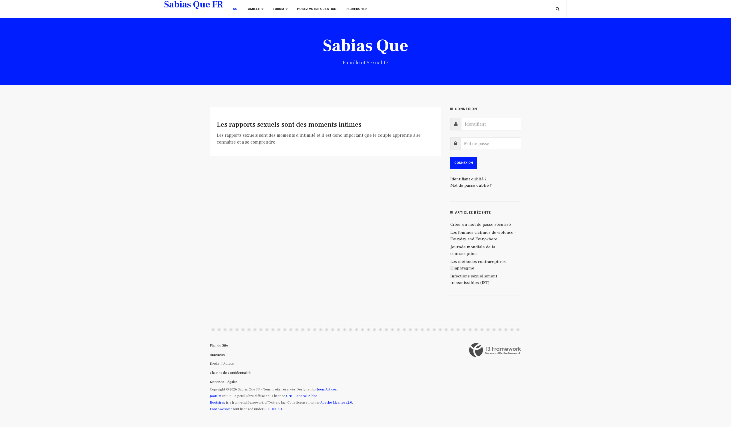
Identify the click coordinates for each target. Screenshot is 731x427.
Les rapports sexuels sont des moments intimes (289, 124)
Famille (253, 9)
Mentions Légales (224, 382)
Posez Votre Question (316, 9)
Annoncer (217, 355)
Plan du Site (219, 345)
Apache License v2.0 (336, 402)
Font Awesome (221, 409)
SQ (235, 9)
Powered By (495, 350)
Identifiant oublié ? (468, 179)
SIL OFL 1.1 (273, 409)
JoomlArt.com (327, 389)
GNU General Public (301, 396)
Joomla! (215, 396)
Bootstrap (217, 402)
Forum (279, 9)
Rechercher (356, 9)
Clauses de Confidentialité (230, 373)
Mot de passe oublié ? (471, 185)
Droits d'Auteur (222, 364)
